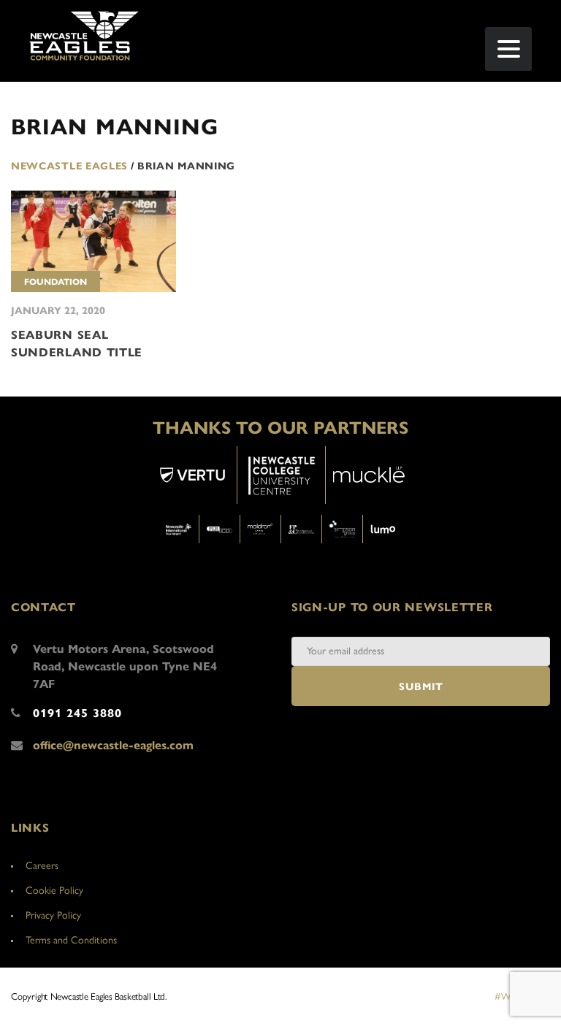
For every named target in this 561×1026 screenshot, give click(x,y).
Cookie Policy (54, 890)
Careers (42, 866)
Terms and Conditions (71, 940)
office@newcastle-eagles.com (113, 745)
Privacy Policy (53, 915)
